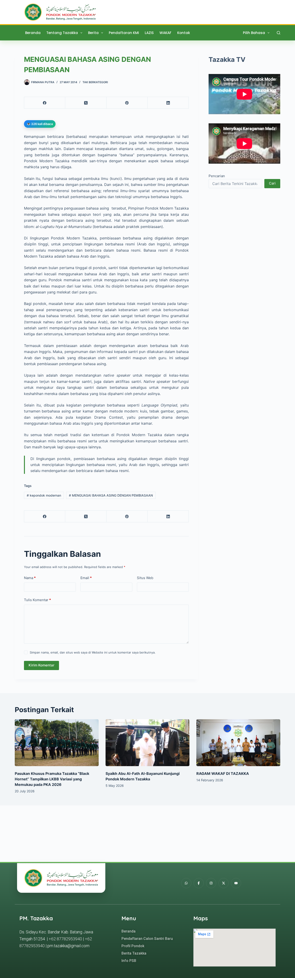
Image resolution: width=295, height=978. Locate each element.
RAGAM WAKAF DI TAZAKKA (222, 773)
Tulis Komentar (37, 600)
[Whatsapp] (186, 883)
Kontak (183, 32)
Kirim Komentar (41, 665)
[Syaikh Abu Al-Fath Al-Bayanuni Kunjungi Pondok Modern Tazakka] (147, 742)
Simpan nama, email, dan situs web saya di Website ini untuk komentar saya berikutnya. (93, 652)
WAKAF (165, 32)
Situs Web (145, 578)
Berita (93, 32)
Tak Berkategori (95, 82)
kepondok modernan (44, 495)
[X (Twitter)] (85, 103)
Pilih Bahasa (254, 32)
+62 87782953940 (65, 938)
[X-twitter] (223, 883)
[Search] (278, 32)
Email (86, 578)
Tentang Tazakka (62, 32)
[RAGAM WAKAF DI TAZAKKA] (238, 742)
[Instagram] (211, 883)
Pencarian (217, 176)
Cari (272, 183)
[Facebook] (44, 103)
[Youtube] (236, 883)
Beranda (33, 32)
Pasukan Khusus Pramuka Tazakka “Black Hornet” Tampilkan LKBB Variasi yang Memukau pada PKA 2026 (52, 779)
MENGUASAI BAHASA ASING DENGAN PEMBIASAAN (111, 495)
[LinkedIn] (168, 103)
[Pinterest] (127, 103)
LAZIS (149, 32)
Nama (30, 578)
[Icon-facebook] (199, 883)
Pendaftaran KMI (124, 32)
